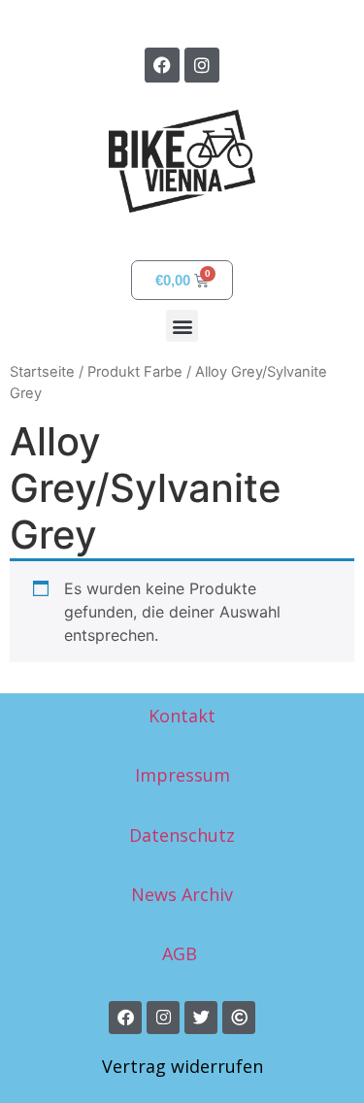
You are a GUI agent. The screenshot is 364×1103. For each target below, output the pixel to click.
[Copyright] (238, 1017)
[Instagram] (201, 65)
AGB (182, 953)
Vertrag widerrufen (182, 1066)
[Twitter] (200, 1017)
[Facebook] (162, 65)
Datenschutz (182, 835)
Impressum (182, 774)
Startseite (42, 372)
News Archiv (182, 894)
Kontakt (182, 715)
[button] (182, 326)
